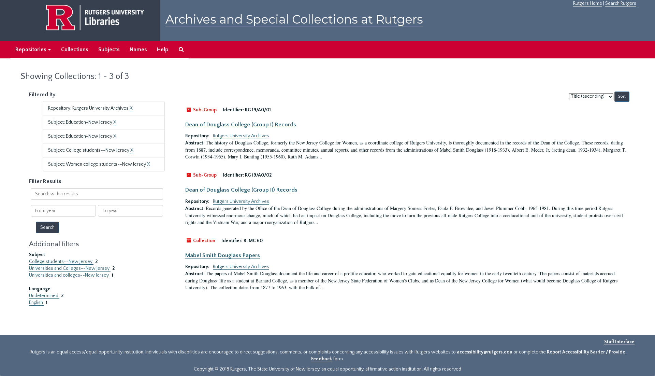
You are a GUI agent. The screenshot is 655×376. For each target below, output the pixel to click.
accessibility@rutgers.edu (484, 352)
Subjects (108, 49)
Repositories (31, 49)
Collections (74, 49)
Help (163, 49)
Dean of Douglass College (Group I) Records (240, 125)
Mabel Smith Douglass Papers (222, 255)
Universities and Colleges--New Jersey (70, 268)
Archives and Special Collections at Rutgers (294, 19)
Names (138, 49)
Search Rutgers (620, 3)
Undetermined (44, 295)
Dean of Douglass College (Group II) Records (241, 190)
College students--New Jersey (61, 261)
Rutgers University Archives (241, 136)
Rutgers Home (587, 3)
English (36, 302)
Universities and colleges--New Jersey (69, 275)
